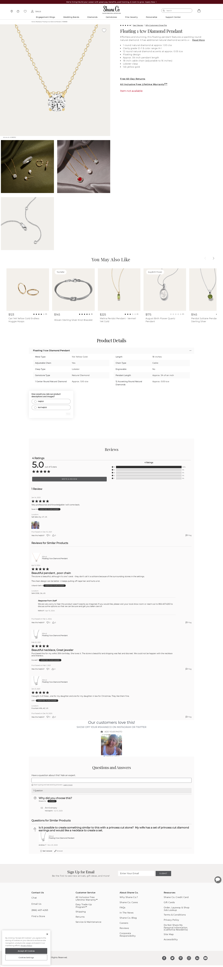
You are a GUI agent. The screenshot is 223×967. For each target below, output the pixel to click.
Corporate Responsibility (128, 934)
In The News (127, 913)
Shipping (81, 911)
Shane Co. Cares (129, 902)
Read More (198, 40)
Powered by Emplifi (112, 756)
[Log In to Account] (32, 11)
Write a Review (69, 479)
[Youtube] (205, 958)
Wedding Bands (71, 17)
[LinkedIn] (197, 958)
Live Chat (218, 880)
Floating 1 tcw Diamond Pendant (151, 31)
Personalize (151, 17)
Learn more (67, 785)
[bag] (198, 10)
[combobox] (176, 10)
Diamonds (92, 17)
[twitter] (172, 958)
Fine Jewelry (131, 17)
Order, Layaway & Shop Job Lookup (176, 908)
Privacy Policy (171, 920)
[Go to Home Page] (111, 9)
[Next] (213, 258)
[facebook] (164, 958)
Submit (163, 873)
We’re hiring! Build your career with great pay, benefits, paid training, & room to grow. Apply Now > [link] (111, 2)
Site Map (169, 934)
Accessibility (171, 939)
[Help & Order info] (18, 11)
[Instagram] (189, 958)
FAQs (122, 907)
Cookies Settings (26, 957)
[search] (164, 10)
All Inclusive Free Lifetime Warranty (143, 84)
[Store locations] (11, 11)
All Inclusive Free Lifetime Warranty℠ (87, 898)
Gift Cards (169, 902)
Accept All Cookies (26, 951)
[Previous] (205, 258)
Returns (80, 917)
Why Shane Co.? (129, 897)
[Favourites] (25, 11)
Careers (124, 923)
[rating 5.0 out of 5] (125, 25)
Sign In (38, 11)
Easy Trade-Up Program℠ (84, 905)
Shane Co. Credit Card (176, 897)
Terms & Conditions (175, 915)
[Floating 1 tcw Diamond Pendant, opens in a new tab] (36, 557)
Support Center (173, 17)
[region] (26, 947)
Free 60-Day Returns (132, 79)
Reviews (124, 928)
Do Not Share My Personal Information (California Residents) (176, 927)
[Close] (47, 934)
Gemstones (111, 17)
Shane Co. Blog (128, 918)
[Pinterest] (181, 958)
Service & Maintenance (88, 922)
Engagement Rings (45, 17)
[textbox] (111, 780)
